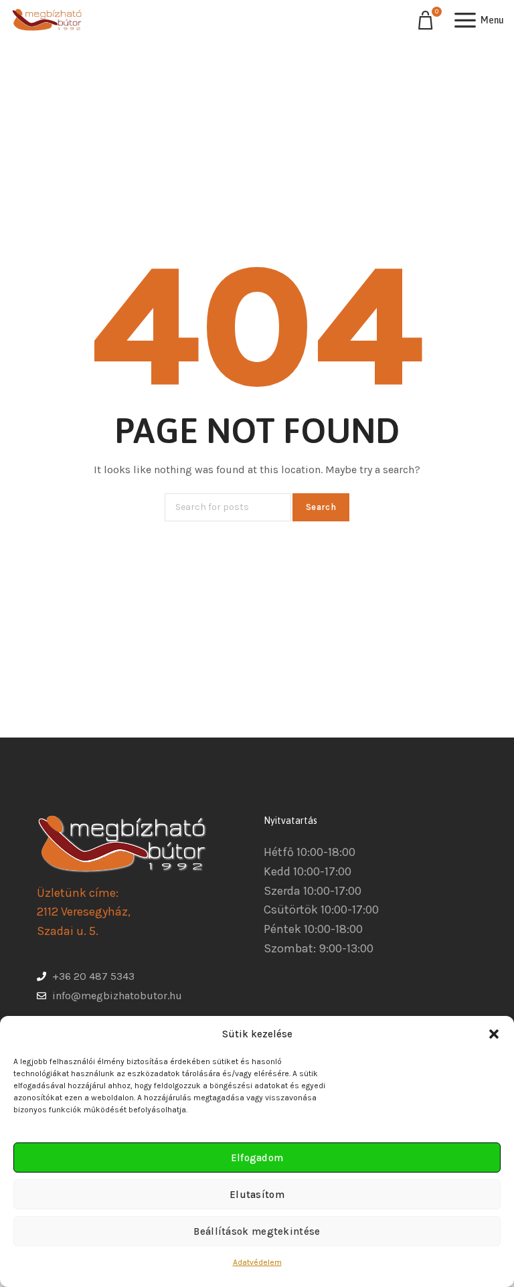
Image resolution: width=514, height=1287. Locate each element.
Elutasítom (257, 1195)
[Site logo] (47, 20)
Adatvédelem (257, 1262)
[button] (494, 1034)
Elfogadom (257, 1158)
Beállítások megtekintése (256, 1231)
